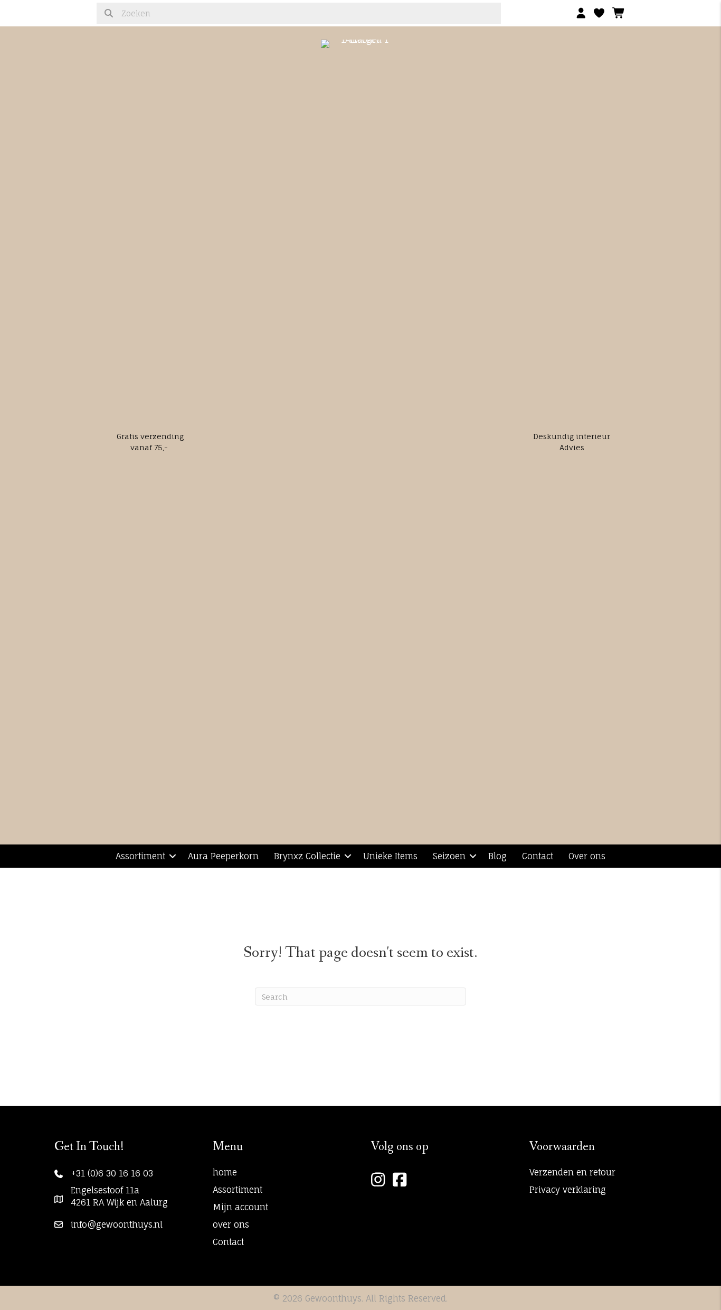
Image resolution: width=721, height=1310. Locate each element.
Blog (497, 856)
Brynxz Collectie (307, 856)
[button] (172, 856)
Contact (537, 856)
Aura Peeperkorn (223, 856)
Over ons (586, 856)
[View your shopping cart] (618, 10)
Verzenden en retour (572, 1172)
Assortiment (140, 856)
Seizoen (449, 856)
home (225, 1172)
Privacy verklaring (567, 1189)
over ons (231, 1224)
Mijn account (240, 1207)
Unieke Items (390, 856)
